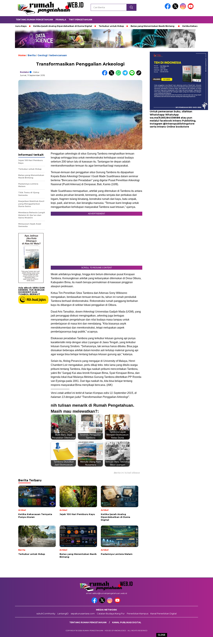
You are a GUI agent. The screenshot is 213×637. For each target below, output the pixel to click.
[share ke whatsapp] (119, 75)
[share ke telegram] (125, 75)
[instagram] (183, 8)
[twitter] (175, 8)
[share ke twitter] (112, 75)
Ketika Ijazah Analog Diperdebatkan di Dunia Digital (45, 26)
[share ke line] (132, 75)
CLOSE (161, 635)
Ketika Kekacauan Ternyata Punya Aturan (188, 26)
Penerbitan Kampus (137, 613)
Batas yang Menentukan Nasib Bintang (135, 26)
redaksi (24, 72)
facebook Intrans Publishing (177, 120)
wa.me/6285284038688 (165, 117)
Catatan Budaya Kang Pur (111, 613)
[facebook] (168, 8)
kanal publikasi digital (126, 622)
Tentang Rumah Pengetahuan (34, 19)
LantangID (63, 613)
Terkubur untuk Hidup (93, 26)
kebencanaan (58, 55)
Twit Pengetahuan (80, 19)
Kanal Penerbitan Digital (163, 613)
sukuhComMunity (45, 613)
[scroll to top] (204, 632)
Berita (32, 55)
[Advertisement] (170, 155)
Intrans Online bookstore (173, 126)
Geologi (42, 55)
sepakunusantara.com (83, 613)
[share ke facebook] (105, 75)
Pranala (61, 19)
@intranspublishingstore (179, 123)
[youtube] (191, 8)
